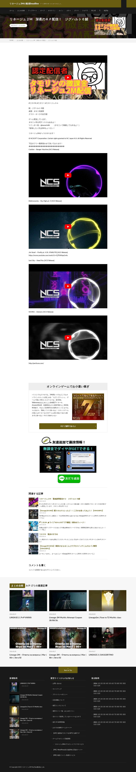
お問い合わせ (57, 683)
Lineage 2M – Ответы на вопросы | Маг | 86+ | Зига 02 (28, 656)
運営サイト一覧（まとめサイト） (64, 711)
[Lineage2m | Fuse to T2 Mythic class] (14, 710)
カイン (61, 10)
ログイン (48, 570)
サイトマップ (57, 689)
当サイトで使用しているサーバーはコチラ (67, 716)
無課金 (106, 10)
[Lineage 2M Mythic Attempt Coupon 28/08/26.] (14, 699)
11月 (95, 693)
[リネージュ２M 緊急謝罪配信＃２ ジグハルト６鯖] (33, 502)
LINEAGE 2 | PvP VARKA (21, 618)
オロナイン (51, 10)
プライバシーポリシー (60, 694)
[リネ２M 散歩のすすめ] (33, 538)
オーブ (42, 10)
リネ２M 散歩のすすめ (48, 534)
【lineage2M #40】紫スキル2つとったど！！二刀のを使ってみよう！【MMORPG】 (71, 511)
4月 (107, 683)
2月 (101, 683)
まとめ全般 (21, 10)
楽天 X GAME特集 (59, 722)
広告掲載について (58, 700)
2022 (95, 714)
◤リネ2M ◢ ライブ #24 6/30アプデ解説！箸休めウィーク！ (62, 522)
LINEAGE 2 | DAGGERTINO (101, 655)
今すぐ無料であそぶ (68, 426)
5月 (110, 683)
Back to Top (68, 670)
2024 (95, 699)
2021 (95, 722)
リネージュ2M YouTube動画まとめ (33, 767)
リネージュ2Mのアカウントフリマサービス (69, 744)
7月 (115, 683)
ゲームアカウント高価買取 (61, 738)
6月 (112, 683)
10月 (124, 691)
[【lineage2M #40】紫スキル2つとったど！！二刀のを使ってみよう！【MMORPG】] (33, 514)
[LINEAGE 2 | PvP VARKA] (14, 687)
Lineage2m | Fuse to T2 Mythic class (105, 618)
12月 (98, 693)
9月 (121, 691)
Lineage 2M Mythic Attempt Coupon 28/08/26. (65, 619)
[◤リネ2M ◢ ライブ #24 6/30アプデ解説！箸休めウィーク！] (33, 526)
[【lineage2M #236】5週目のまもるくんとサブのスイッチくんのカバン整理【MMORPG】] (33, 549)
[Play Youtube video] (68, 77)
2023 (95, 707)
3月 (104, 683)
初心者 (93, 10)
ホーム (12, 10)
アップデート (32, 10)
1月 (99, 683)
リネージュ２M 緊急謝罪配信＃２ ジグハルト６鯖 (59, 499)
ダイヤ (76, 10)
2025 (95, 691)
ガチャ (69, 10)
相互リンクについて (59, 705)
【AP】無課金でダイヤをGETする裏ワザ (66, 733)
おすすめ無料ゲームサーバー (62, 727)
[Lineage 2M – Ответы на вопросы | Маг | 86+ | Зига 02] (14, 722)
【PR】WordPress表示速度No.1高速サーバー (68, 750)
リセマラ (85, 10)
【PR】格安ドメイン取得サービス (64, 755)
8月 (118, 683)
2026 (95, 683)
